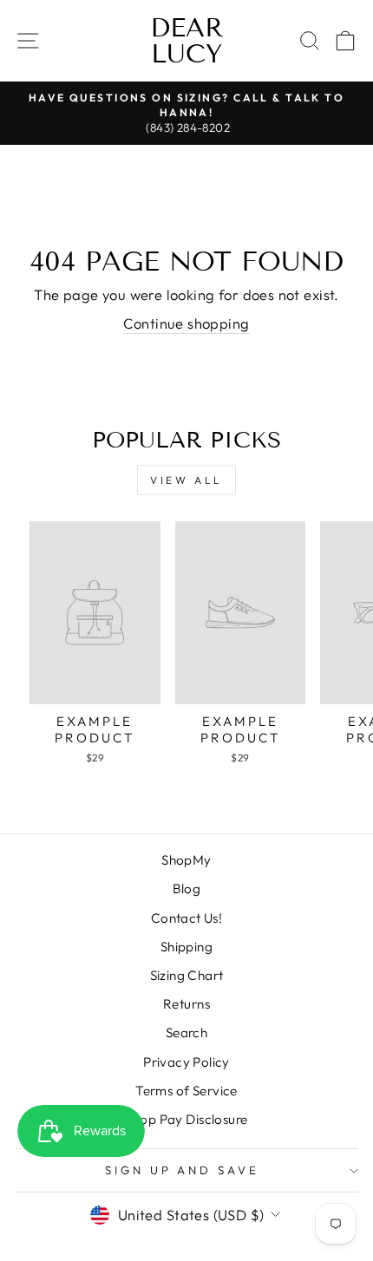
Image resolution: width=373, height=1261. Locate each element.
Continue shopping (186, 323)
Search (186, 1032)
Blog (187, 888)
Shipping (186, 946)
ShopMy (186, 860)
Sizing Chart (187, 975)
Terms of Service (186, 1090)
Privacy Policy (186, 1062)
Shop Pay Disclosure (187, 1119)
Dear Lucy (187, 40)
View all (186, 480)
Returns (186, 1004)
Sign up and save (182, 1170)
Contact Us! (187, 918)
